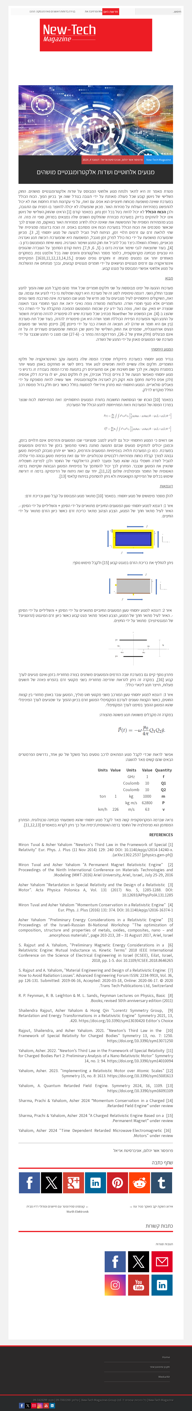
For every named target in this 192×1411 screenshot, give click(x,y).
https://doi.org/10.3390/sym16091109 (140, 1090)
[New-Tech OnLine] (69, 40)
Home (166, 1357)
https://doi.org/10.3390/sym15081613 (140, 1075)
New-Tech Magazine (158, 159)
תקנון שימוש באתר (160, 1367)
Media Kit (164, 1377)
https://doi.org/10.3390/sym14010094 (140, 1060)
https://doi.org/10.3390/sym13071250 (140, 1040)
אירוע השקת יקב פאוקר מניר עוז (151, 1206)
